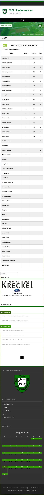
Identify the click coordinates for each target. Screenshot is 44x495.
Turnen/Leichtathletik (8, 417)
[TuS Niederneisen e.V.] (21, 12)
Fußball (4, 407)
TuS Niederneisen (7, 404)
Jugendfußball (6, 411)
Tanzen (4, 414)
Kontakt (34, 490)
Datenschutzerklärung (23, 490)
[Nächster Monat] (39, 432)
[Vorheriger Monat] (5, 432)
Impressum (11, 490)
